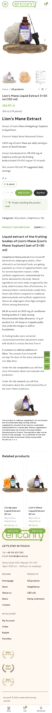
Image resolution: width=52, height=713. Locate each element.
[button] (5, 40)
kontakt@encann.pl (18, 556)
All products (17, 89)
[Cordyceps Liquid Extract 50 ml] (13, 482)
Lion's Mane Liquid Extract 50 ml (37, 510)
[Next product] (46, 89)
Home (5, 89)
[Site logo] (24, 4)
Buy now (41, 193)
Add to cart (23, 193)
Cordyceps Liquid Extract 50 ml (12, 510)
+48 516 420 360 (15, 552)
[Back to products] (42, 89)
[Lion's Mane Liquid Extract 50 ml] (37, 482)
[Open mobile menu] (5, 4)
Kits (42, 218)
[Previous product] (39, 89)
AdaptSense (33, 218)
